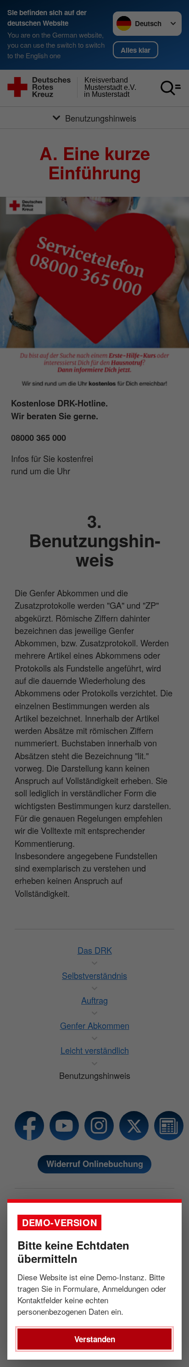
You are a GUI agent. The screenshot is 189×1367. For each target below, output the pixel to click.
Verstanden (94, 1339)
